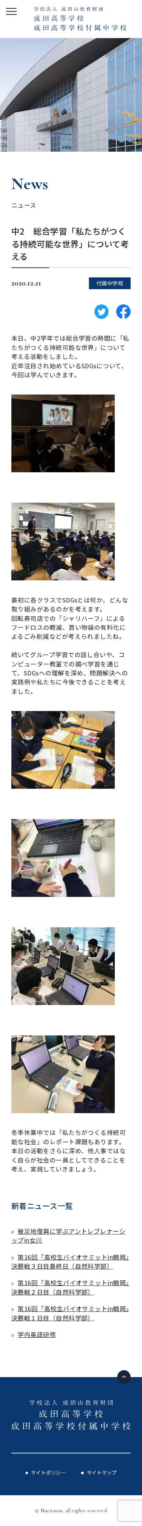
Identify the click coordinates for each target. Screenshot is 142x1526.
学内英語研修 (37, 1334)
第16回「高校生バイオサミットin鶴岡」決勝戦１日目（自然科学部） (70, 1313)
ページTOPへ (124, 1377)
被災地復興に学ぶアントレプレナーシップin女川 (68, 1235)
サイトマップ (102, 1472)
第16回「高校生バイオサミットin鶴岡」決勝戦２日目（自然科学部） (70, 1287)
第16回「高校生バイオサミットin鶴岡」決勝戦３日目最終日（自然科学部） (70, 1261)
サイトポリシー (48, 1472)
